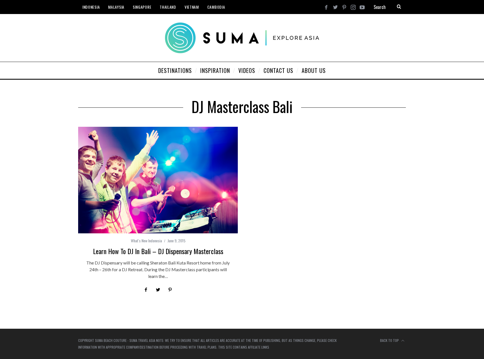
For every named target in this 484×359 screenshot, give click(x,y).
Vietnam (192, 7)
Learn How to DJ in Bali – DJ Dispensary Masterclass (158, 251)
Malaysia (116, 7)
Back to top (390, 340)
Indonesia (91, 7)
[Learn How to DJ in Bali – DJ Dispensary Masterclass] (158, 180)
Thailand (168, 7)
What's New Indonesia (146, 240)
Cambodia (216, 7)
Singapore (142, 7)
